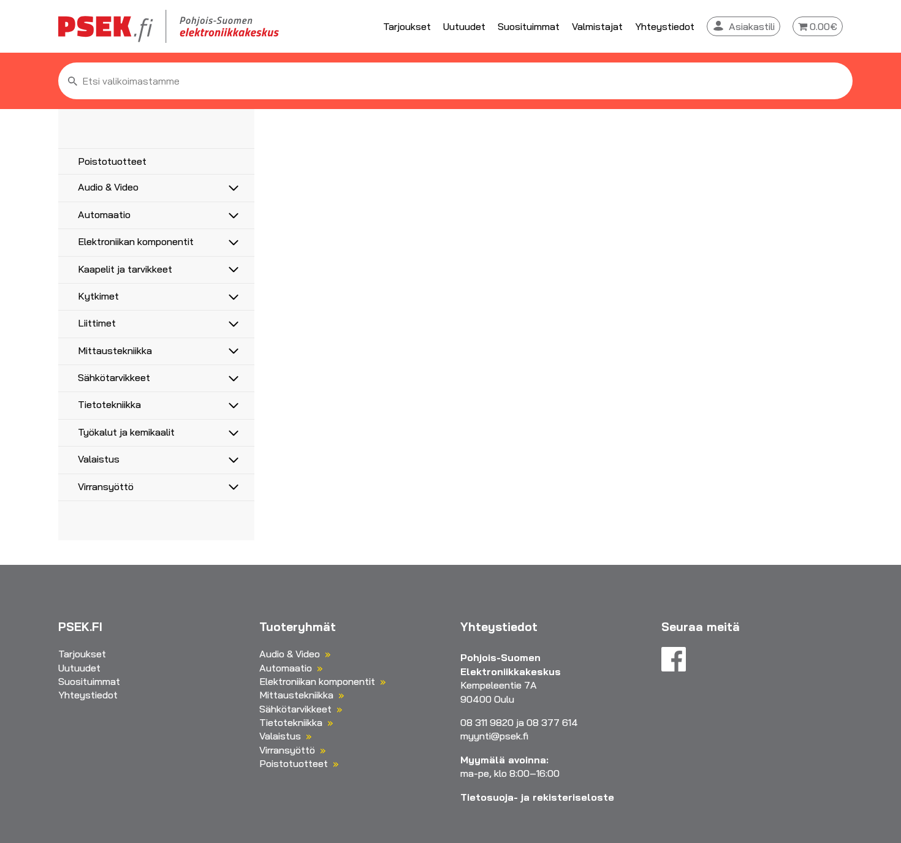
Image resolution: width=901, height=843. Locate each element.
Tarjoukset (407, 26)
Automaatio (104, 214)
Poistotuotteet (112, 161)
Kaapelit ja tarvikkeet (125, 269)
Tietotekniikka (109, 404)
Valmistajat (597, 26)
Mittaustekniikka (115, 350)
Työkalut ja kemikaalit (126, 432)
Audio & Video (108, 187)
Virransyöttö (106, 486)
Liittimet (97, 323)
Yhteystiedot (664, 26)
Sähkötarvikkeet (114, 377)
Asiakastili (752, 26)
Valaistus (99, 459)
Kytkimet (98, 296)
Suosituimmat (529, 26)
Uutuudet (464, 26)
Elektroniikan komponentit (136, 241)
